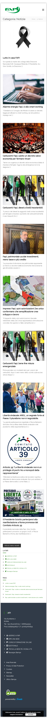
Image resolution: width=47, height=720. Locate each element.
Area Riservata (11, 662)
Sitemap (9, 672)
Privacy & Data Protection (15, 666)
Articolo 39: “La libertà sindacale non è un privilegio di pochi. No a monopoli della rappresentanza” (22, 470)
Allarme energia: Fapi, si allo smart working (23, 107)
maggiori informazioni (16, 714)
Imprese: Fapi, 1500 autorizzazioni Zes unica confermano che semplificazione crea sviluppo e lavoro (23, 311)
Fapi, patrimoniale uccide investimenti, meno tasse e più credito (24, 597)
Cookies (9, 669)
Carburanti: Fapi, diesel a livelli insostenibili (23, 208)
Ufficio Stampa (11, 679)
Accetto (30, 715)
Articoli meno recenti (11, 545)
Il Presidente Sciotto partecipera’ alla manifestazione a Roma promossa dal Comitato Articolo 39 (20, 522)
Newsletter (10, 676)
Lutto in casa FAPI (11, 58)
